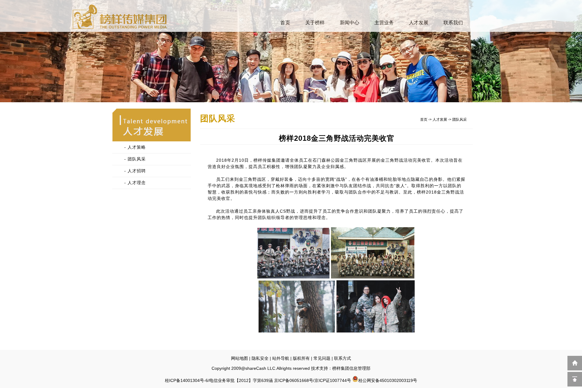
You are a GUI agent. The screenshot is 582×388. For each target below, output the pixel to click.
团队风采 (137, 159)
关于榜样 (315, 22)
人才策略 (137, 147)
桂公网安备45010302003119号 (387, 380)
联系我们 (453, 22)
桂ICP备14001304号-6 (186, 380)
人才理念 (137, 182)
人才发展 (418, 22)
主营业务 (384, 22)
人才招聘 (137, 170)
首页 (285, 22)
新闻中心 (349, 22)
